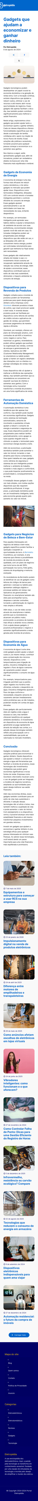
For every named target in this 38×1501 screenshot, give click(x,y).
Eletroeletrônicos (15, 1413)
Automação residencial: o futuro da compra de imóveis (18, 1320)
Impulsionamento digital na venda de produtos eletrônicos (16, 944)
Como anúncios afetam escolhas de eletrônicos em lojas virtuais (18, 1038)
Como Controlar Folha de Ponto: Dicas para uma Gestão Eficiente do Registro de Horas (17, 1133)
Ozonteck (7, 305)
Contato (11, 1378)
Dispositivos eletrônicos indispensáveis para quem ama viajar (16, 1272)
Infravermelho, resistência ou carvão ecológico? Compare (17, 1180)
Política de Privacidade (17, 1386)
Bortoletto (29, 552)
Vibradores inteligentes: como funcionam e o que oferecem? (15, 1085)
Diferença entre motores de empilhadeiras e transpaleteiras (13, 991)
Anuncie (11, 1393)
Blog (10, 1363)
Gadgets (11, 1436)
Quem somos (13, 1370)
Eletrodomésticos (15, 1420)
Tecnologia (12, 1443)
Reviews (11, 1428)
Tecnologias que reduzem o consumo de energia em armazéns (18, 1226)
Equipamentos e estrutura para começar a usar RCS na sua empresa (18, 897)
